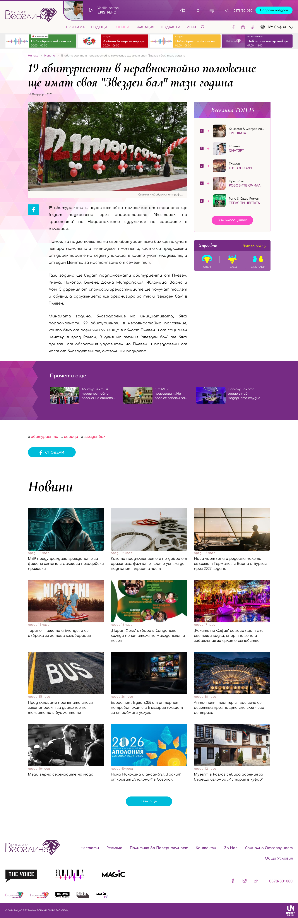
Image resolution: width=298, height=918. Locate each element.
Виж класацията (232, 220)
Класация (145, 27)
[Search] (202, 26)
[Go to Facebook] (233, 27)
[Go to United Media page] (290, 910)
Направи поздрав (274, 10)
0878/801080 (243, 10)
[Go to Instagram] (243, 27)
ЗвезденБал (94, 437)
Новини (121, 27)
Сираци (71, 437)
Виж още (149, 801)
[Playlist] (211, 10)
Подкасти (170, 27)
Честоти (90, 848)
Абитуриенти (44, 437)
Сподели (54, 452)
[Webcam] (196, 10)
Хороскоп (230, 245)
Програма (75, 27)
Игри (191, 27)
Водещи (99, 27)
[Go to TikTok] (252, 27)
